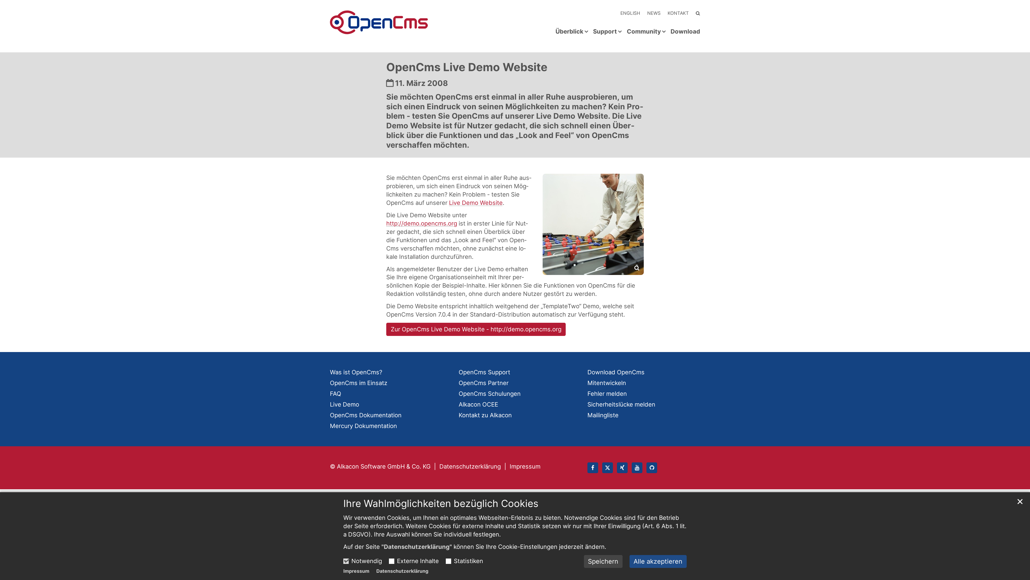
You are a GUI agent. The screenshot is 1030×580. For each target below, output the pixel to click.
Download (685, 32)
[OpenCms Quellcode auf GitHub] (651, 467)
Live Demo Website (476, 202)
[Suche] (698, 13)
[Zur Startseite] (379, 22)
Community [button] (644, 32)
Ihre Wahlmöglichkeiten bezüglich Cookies (440, 503)
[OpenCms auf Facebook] (592, 467)
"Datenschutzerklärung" (416, 546)
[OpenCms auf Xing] (622, 467)
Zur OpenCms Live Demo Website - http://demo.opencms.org (476, 329)
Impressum (356, 571)
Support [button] (605, 32)
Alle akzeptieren (658, 561)
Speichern (603, 561)
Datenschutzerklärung (402, 571)
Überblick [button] (569, 32)
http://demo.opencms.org (421, 223)
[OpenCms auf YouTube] (637, 467)
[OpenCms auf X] (607, 467)
